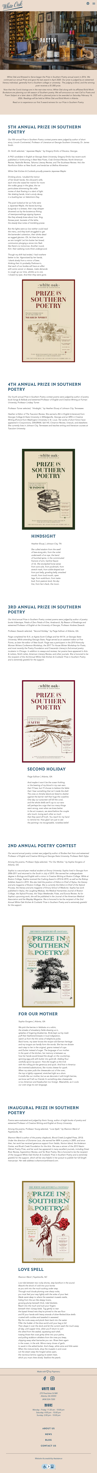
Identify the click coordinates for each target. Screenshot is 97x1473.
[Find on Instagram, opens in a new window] (52, 1379)
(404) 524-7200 (48, 1399)
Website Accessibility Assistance (48, 1459)
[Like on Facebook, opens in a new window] (44, 1379)
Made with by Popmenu (31, 1371)
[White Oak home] (12, 6)
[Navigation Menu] (93, 4)
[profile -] (87, 3)
